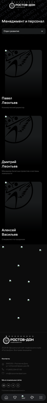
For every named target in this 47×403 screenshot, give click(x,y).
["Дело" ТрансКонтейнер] (15, 304)
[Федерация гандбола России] (15, 285)
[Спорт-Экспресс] (23, 270)
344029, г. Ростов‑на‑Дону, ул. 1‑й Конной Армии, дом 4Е (17, 364)
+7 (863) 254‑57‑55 (14, 369)
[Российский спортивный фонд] (23, 323)
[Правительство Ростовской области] (26, 252)
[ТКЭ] (42, 252)
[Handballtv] (33, 304)
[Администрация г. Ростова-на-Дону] (8, 252)
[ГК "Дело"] (33, 286)
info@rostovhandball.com (16, 373)
